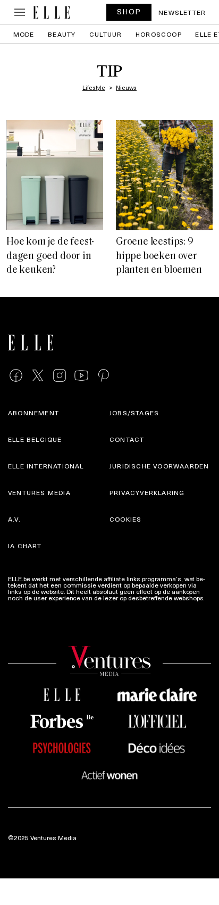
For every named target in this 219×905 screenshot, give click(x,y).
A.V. (14, 519)
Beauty (61, 34)
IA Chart (25, 545)
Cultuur (105, 34)
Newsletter (182, 12)
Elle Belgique (35, 439)
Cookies (125, 519)
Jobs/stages (134, 412)
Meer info (22, 604)
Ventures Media (39, 492)
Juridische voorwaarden (159, 466)
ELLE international (46, 466)
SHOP (129, 11)
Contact (127, 439)
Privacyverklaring (147, 492)
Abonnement (33, 412)
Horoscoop (159, 34)
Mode (24, 34)
